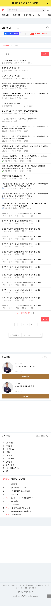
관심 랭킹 (22, 479)
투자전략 (16, 15)
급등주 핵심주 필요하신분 (11, 68)
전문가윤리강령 (29, 588)
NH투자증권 (10, 465)
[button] (21, 54)
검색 (43, 10)
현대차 (8, 452)
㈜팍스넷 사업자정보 (24, 592)
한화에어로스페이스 (12, 468)
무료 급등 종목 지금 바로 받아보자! (14, 60)
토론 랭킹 (14, 479)
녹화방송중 (25, 376)
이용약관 (30, 585)
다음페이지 (35, 324)
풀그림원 (4, 88)
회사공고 (14, 585)
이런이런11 (5, 178)
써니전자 (9, 446)
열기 (49, 596)
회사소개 (6, 585)
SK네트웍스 (10, 458)
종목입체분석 (29, 15)
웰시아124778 (7, 63)
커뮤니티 (5, 15)
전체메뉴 (49, 10)
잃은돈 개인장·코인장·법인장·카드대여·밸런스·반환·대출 (21, 213)
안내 (27, 313)
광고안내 (22, 585)
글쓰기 (45, 54)
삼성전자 (9, 462)
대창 (7, 471)
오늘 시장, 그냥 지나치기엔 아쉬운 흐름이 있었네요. (20, 111)
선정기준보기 (14, 436)
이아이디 (10, 28)
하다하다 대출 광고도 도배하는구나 (14, 176)
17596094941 (7, 216)
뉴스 (40, 15)
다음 (48, 357)
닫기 (48, 3)
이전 (42, 357)
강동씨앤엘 (9, 443)
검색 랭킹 (5, 479)
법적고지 (19, 588)
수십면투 (7, 161)
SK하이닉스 (10, 449)
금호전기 (9, 455)
